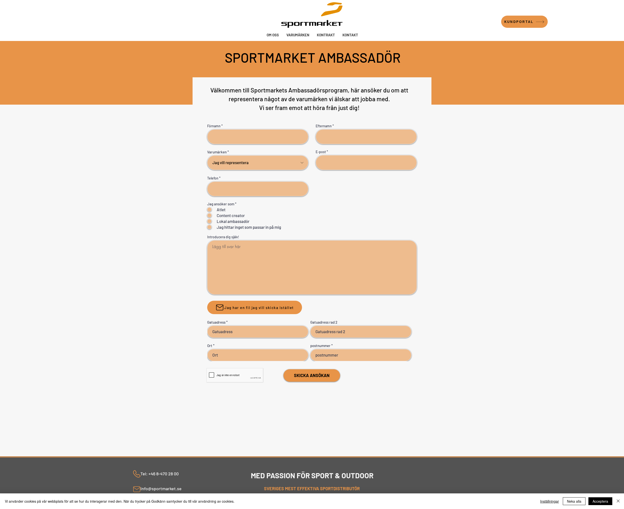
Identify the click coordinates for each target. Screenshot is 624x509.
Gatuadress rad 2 (323, 322)
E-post (321, 152)
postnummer (320, 346)
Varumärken (217, 152)
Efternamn (324, 126)
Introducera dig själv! (223, 237)
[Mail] (136, 489)
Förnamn (214, 126)
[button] (298, 35)
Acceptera (600, 501)
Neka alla (574, 501)
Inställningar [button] (549, 501)
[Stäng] (618, 501)
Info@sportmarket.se (161, 488)
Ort (209, 346)
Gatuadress (216, 322)
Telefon (212, 178)
